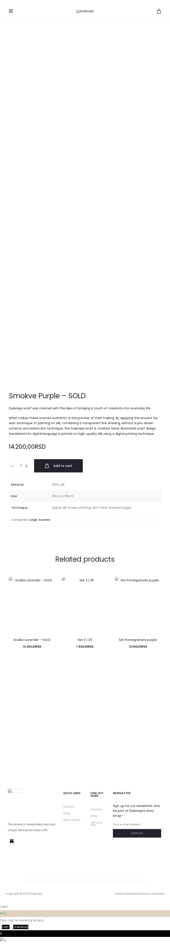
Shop (66, 813)
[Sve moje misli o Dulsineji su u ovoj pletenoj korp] (141, 703)
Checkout (20, 927)
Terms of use (71, 820)
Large (33, 520)
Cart (6, 927)
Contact (68, 807)
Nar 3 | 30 (85, 640)
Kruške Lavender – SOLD (32, 640)
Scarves (44, 520)
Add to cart (62, 466)
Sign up (137, 833)
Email (118, 816)
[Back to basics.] (141, 733)
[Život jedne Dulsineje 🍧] (85, 680)
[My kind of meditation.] (28, 680)
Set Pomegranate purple (138, 640)
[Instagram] (22, 841)
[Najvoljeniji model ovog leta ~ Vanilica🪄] (85, 737)
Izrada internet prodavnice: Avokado (139, 894)
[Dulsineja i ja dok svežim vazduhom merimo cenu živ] (28, 750)
